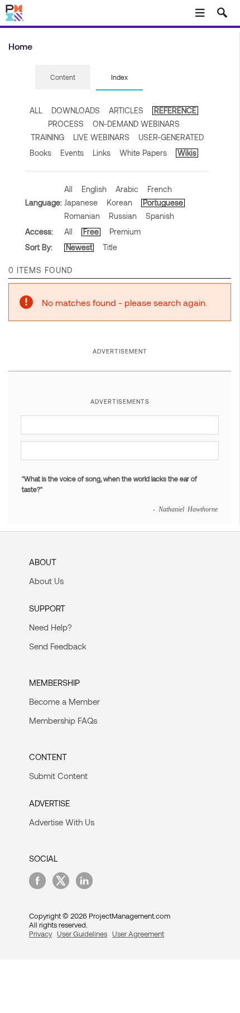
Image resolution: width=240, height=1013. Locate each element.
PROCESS (66, 123)
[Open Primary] (200, 13)
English (94, 189)
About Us (46, 581)
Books (40, 152)
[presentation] (63, 77)
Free (91, 231)
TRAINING (47, 137)
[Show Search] (222, 13)
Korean (119, 202)
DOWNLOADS (75, 110)
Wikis (186, 152)
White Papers (143, 152)
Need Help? (50, 627)
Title (110, 247)
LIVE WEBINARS (101, 137)
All (68, 189)
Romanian (82, 216)
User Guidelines (82, 933)
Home (20, 46)
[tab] (62, 77)
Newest (79, 247)
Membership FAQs (63, 720)
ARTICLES (126, 110)
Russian (123, 216)
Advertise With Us (61, 822)
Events (72, 152)
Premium (125, 231)
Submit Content (58, 776)
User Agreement (138, 933)
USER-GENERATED (171, 137)
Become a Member (64, 701)
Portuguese (163, 202)
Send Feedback (58, 646)
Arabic (127, 189)
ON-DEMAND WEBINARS (136, 123)
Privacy (40, 933)
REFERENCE (175, 110)
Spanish (160, 216)
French (159, 189)
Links (102, 152)
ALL (36, 110)
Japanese (81, 202)
